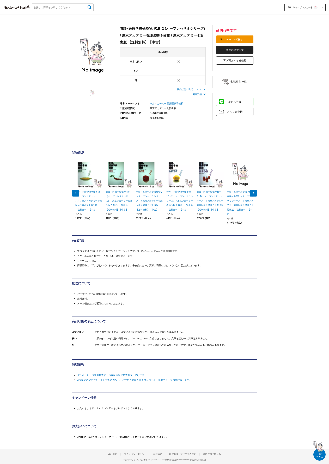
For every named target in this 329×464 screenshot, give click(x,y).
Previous (75, 193)
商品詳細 (197, 94)
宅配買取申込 (238, 81)
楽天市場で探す (235, 49)
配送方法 (157, 454)
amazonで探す (234, 39)
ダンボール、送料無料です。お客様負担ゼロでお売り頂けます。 (112, 375)
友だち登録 (234, 101)
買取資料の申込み (212, 454)
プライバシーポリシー (135, 454)
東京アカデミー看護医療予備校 (166, 103)
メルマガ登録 (234, 111)
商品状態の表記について (189, 89)
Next (253, 193)
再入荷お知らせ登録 (234, 60)
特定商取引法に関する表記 (182, 454)
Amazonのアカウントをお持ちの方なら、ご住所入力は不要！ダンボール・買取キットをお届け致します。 (134, 379)
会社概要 (112, 454)
